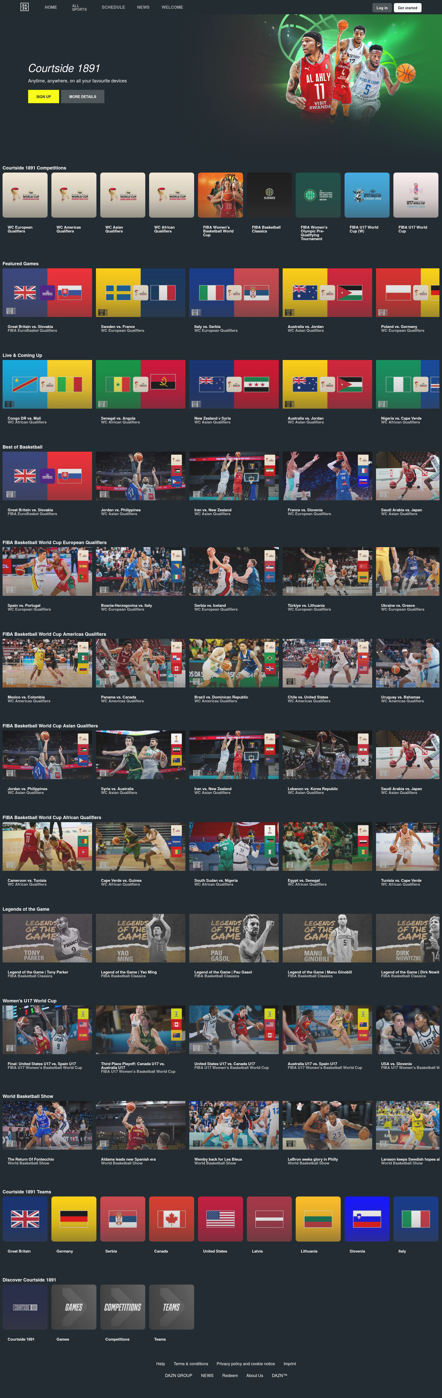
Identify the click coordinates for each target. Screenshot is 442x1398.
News (143, 7)
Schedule (113, 7)
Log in (382, 7)
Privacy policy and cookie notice (246, 1364)
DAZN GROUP (178, 1375)
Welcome (172, 7)
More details (82, 96)
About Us (254, 1375)
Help (160, 1364)
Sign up (43, 96)
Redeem (230, 1375)
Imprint (290, 1364)
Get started (407, 7)
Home (51, 7)
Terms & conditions (191, 1364)
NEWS (207, 1375)
